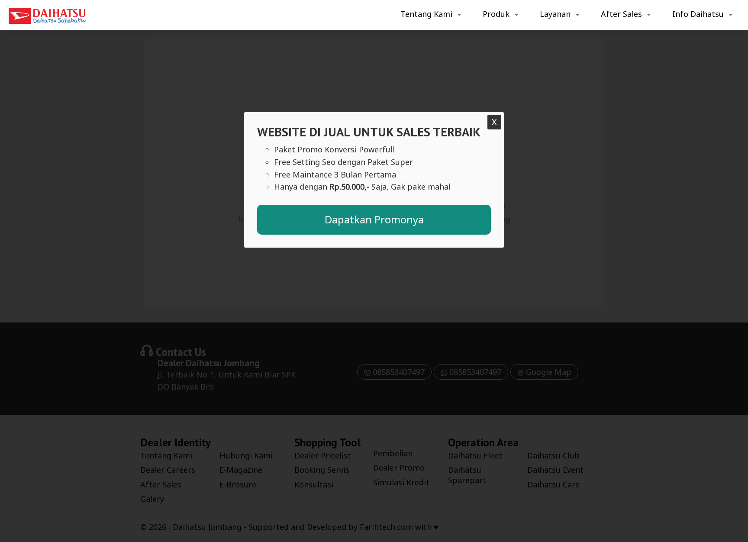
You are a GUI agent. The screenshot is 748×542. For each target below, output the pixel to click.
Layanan (555, 14)
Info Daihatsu (698, 14)
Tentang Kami (426, 14)
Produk (496, 14)
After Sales (621, 14)
